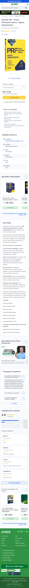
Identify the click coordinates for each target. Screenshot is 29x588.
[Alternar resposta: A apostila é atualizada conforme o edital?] (23, 398)
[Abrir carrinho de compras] (27, 4)
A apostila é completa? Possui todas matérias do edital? (12, 376)
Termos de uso (9, 586)
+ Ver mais (14, 403)
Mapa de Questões (20, 543)
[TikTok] (18, 531)
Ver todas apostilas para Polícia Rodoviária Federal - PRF (14, 214)
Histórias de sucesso (20, 545)
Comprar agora (15, 97)
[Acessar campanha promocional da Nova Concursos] (14, 12)
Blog (16, 536)
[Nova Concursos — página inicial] (14, 4)
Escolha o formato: (8, 84)
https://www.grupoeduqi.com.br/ (15, 584)
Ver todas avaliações (14, 483)
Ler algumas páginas (15, 78)
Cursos (3, 540)
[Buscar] (26, 8)
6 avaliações (13, 31)
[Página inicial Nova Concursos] (5, 532)
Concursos (4, 545)
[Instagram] (24, 531)
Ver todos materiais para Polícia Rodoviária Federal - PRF (14, 524)
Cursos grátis (18, 538)
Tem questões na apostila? (11, 393)
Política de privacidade (18, 586)
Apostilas (11, 16)
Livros (2, 543)
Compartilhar (6, 34)
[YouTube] (27, 531)
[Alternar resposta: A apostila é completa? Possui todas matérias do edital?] (23, 377)
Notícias (17, 540)
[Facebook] (21, 531)
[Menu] (2, 4)
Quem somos (4, 536)
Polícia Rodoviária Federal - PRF (14, 141)
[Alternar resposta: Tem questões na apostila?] (23, 393)
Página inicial (4, 16)
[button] (23, 176)
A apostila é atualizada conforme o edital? (10, 398)
